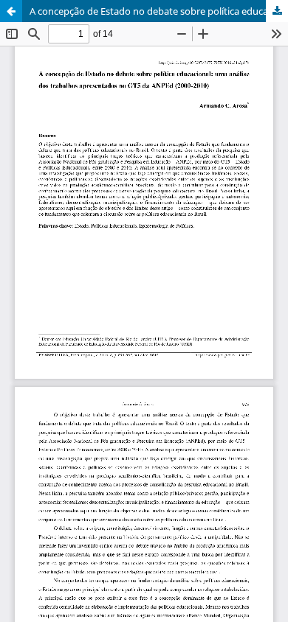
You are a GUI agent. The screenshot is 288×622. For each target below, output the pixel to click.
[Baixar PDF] (277, 11)
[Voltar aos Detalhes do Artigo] (11, 11)
